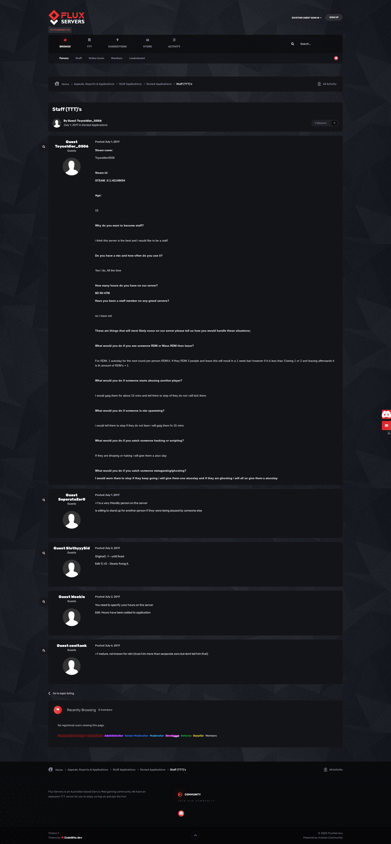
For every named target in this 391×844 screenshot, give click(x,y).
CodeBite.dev (73, 837)
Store (147, 46)
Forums (64, 58)
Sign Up (333, 17)
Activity (174, 46)
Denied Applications (95, 125)
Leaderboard (137, 58)
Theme (52, 833)
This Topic (328, 44)
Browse (65, 46)
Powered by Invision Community (323, 837)
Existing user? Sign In (306, 17)
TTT (89, 46)
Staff (79, 58)
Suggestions (117, 46)
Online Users (96, 58)
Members (116, 58)
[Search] (292, 44)
